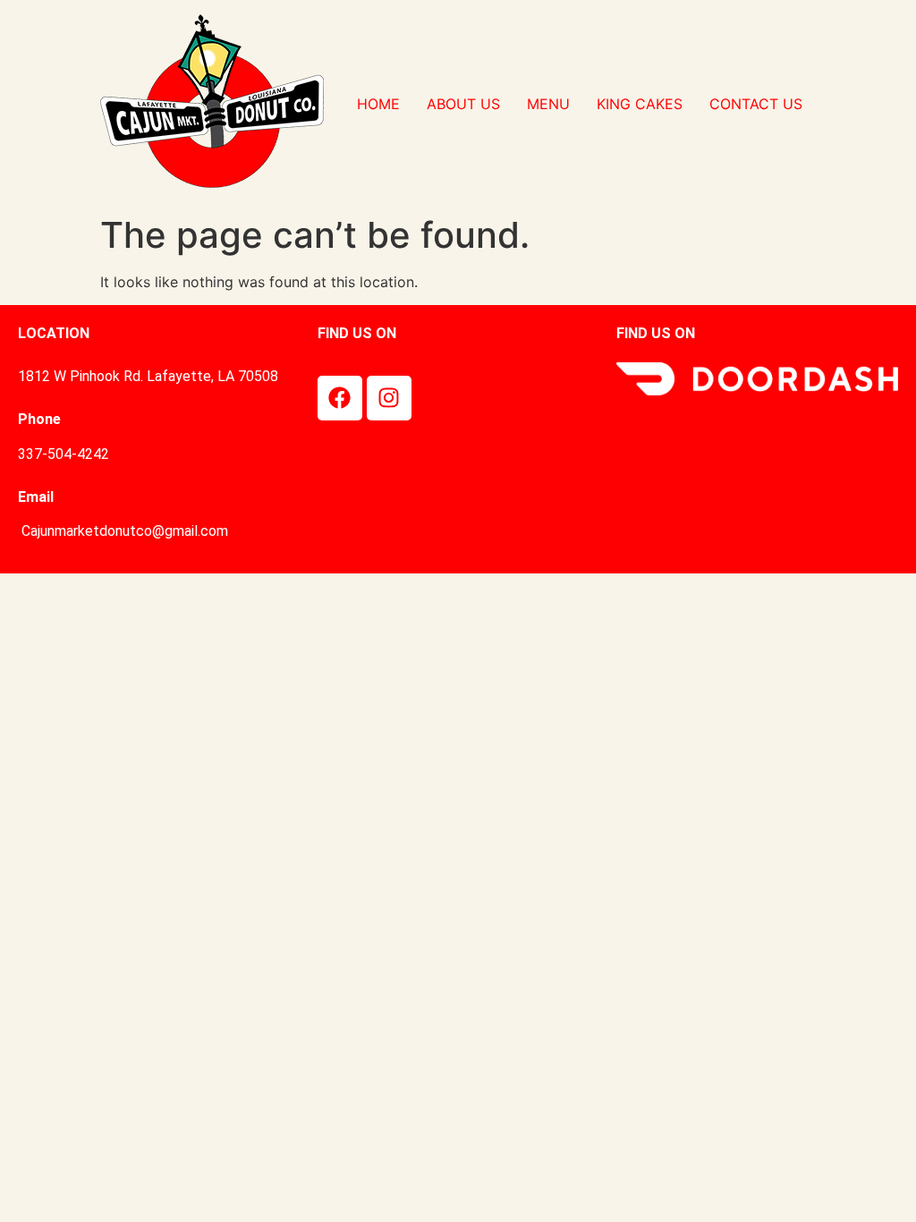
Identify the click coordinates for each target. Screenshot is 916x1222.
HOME (378, 104)
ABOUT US (463, 104)
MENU (548, 104)
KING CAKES (640, 104)
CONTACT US (755, 104)
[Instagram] (389, 398)
